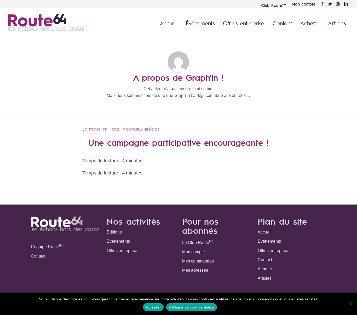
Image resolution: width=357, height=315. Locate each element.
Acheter (265, 269)
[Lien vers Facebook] (322, 4)
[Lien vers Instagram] (338, 4)
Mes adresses (195, 270)
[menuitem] (273, 5)
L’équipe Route (47, 246)
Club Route (273, 5)
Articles (265, 278)
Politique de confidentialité (191, 307)
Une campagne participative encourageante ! (178, 142)
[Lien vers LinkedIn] (346, 4)
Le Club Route (197, 242)
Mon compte (193, 252)
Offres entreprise (122, 250)
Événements (118, 241)
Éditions (114, 232)
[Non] (350, 303)
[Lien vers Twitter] (330, 4)
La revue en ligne (100, 129)
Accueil (265, 232)
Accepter (153, 307)
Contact (38, 256)
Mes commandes (198, 261)
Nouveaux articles (140, 129)
